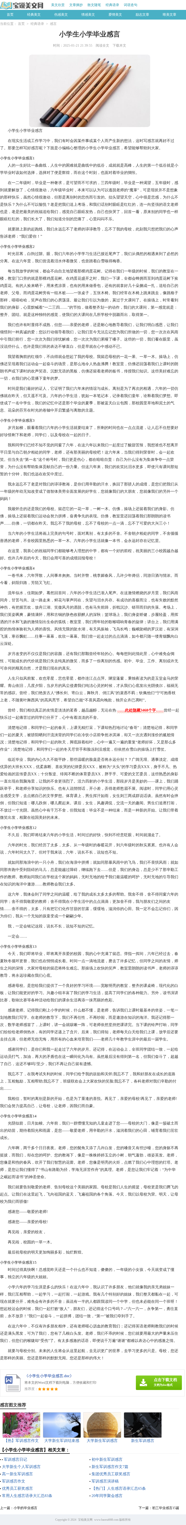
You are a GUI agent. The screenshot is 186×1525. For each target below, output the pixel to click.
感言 (53, 24)
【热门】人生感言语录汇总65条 (119, 1488)
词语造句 (130, 5)
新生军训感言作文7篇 (110, 1467)
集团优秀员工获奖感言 (111, 1474)
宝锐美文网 (85, 1519)
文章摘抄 (76, 5)
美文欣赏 (58, 5)
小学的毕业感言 (25, 1508)
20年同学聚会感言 (107, 1496)
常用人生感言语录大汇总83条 (27, 1496)
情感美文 (88, 14)
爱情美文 (115, 14)
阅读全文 (102, 45)
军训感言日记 (15, 1459)
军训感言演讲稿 (105, 1481)
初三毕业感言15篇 (165, 1508)
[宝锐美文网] (22, 5)
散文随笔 (94, 5)
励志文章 (142, 14)
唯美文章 (169, 14)
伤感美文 (61, 14)
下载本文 (119, 45)
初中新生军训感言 (107, 1459)
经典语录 (112, 5)
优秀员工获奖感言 (17, 1488)
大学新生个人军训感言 (21, 1467)
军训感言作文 (13, 1481)
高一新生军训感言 (17, 1474)
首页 (10, 14)
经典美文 (34, 14)
